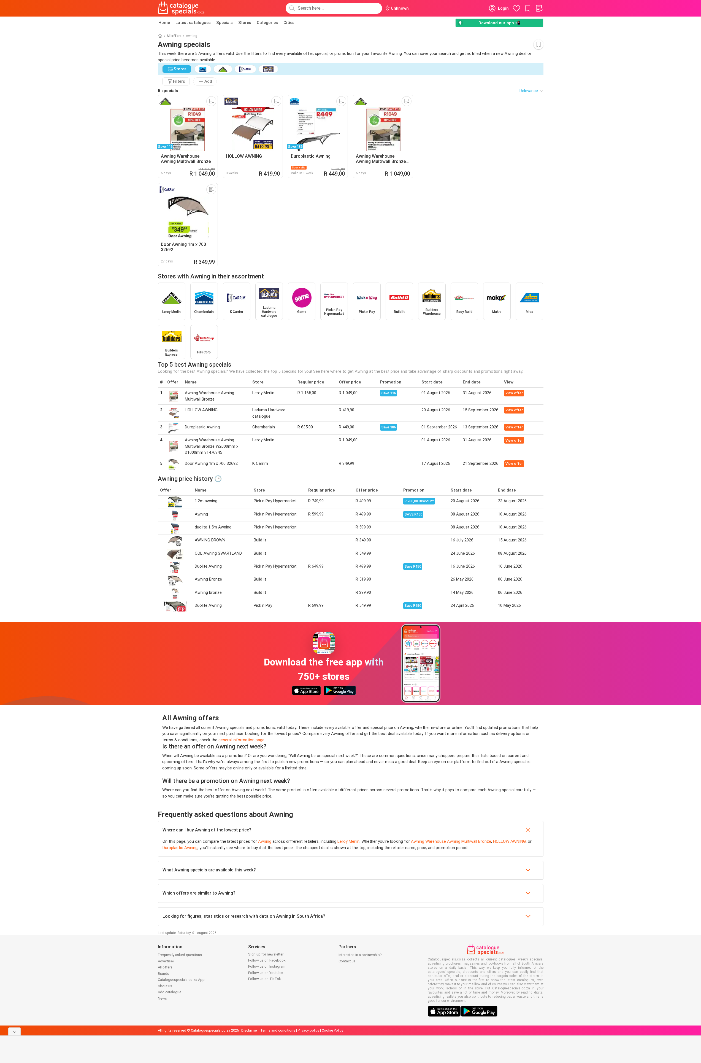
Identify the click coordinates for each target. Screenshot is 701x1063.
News (162, 998)
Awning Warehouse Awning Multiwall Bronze (451, 841)
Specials (224, 22)
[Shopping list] (539, 8)
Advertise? (166, 961)
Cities (288, 22)
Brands (163, 973)
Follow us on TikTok (264, 979)
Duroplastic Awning (180, 847)
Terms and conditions (277, 1030)
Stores (244, 22)
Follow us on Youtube (265, 973)
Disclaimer (249, 1030)
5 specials (168, 90)
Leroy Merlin (348, 841)
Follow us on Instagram (266, 966)
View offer (514, 393)
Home (164, 22)
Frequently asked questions (180, 955)
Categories (267, 22)
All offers (174, 36)
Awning (264, 841)
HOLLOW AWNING (509, 841)
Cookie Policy (332, 1030)
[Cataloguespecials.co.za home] (181, 8)
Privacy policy (308, 1030)
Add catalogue (169, 992)
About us (165, 986)
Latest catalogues (193, 22)
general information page (241, 739)
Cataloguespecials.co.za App (181, 980)
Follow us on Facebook (267, 960)
